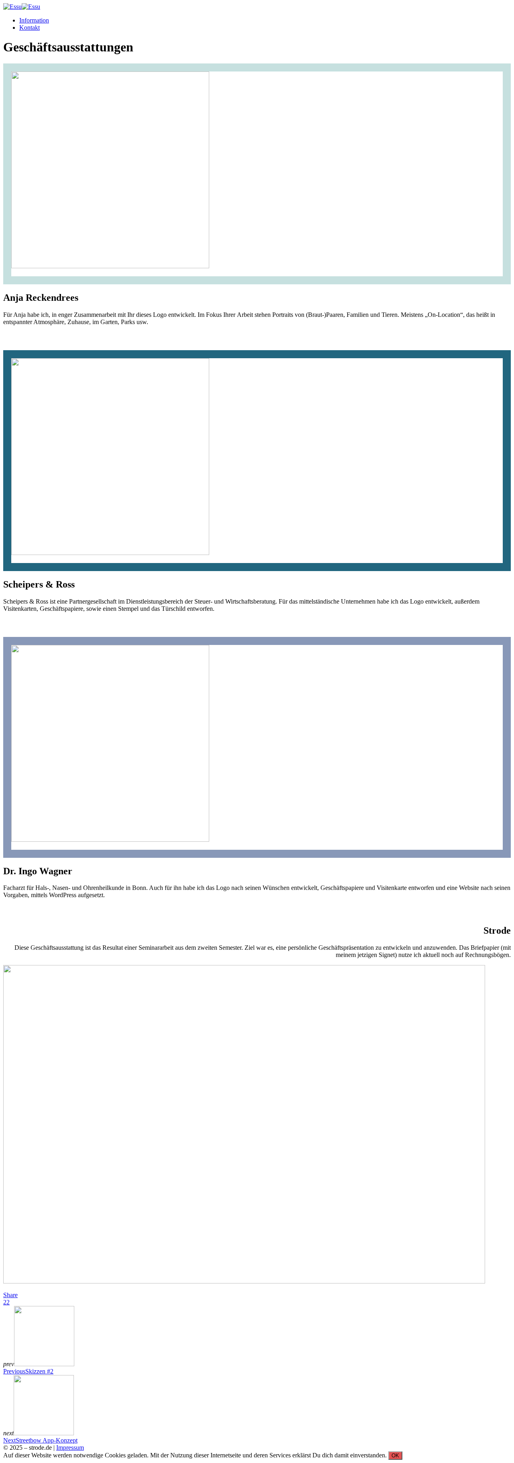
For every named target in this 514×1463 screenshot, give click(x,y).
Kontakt (29, 27)
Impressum (70, 1447)
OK (395, 1456)
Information (34, 20)
